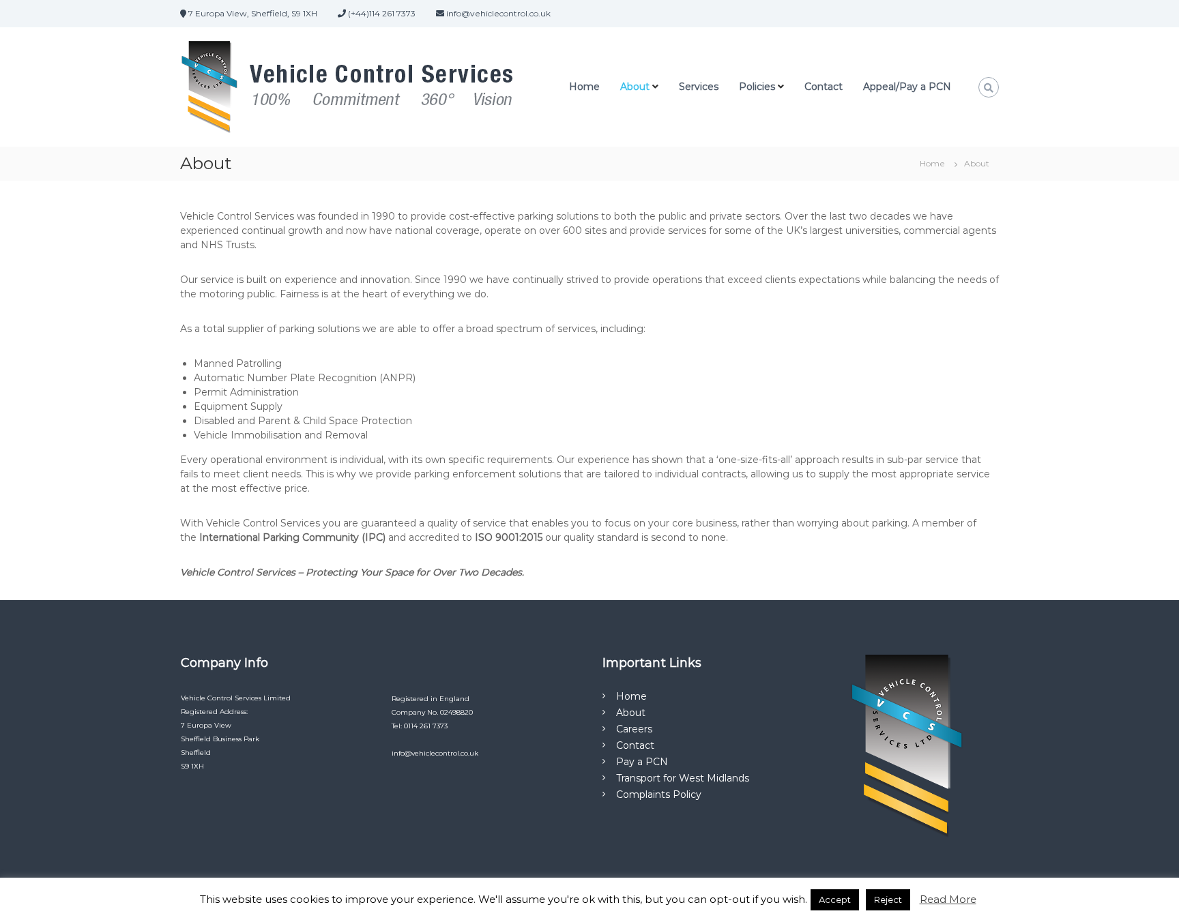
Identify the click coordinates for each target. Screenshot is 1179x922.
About (635, 86)
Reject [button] (888, 899)
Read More (948, 899)
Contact (823, 86)
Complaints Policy (658, 794)
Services (698, 86)
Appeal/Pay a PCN (907, 86)
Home (584, 86)
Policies (757, 86)
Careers (634, 729)
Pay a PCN (642, 762)
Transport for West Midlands (682, 778)
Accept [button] (835, 899)
